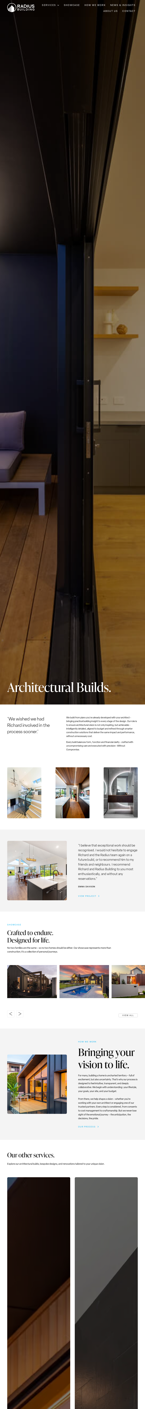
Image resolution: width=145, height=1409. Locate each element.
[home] (20, 8)
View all (128, 1015)
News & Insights (123, 5)
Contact (128, 11)
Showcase (72, 5)
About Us (110, 11)
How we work (95, 5)
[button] (50, 5)
